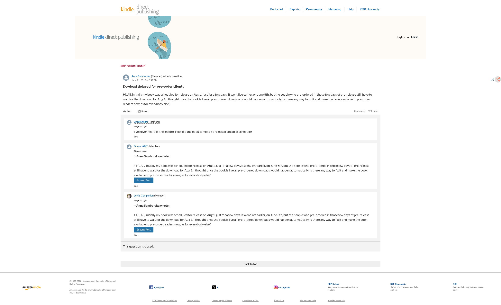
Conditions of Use (250, 301)
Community (314, 9)
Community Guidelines (222, 301)
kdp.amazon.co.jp (308, 301)
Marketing (334, 9)
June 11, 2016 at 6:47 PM (144, 80)
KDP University (370, 9)
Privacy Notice (193, 301)
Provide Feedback (336, 301)
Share (144, 110)
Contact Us (279, 301)
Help (350, 9)
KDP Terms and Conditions (164, 301)
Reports (294, 9)
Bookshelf (276, 9)
